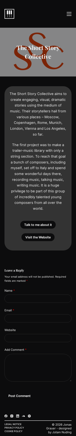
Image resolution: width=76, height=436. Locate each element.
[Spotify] (29, 416)
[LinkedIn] (17, 416)
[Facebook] (5, 416)
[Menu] (69, 14)
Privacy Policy (14, 427)
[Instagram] (11, 416)
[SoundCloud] (23, 416)
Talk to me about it (38, 225)
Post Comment (19, 396)
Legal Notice (12, 424)
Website (10, 330)
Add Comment (15, 350)
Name (9, 290)
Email (9, 310)
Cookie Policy (13, 431)
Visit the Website (38, 237)
